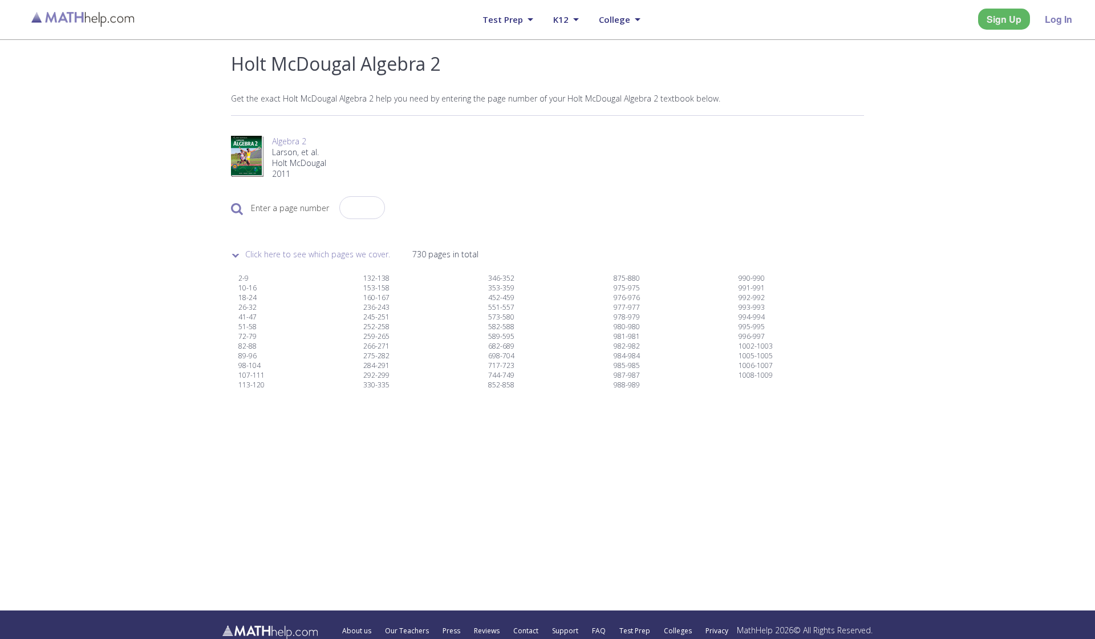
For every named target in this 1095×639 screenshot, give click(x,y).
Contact (525, 631)
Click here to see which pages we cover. (317, 254)
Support (565, 631)
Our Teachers (407, 631)
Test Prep (634, 631)
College (614, 19)
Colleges (678, 631)
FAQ (599, 631)
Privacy (716, 631)
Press (451, 631)
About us (356, 631)
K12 (561, 19)
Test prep (502, 19)
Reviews (487, 631)
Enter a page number (290, 208)
